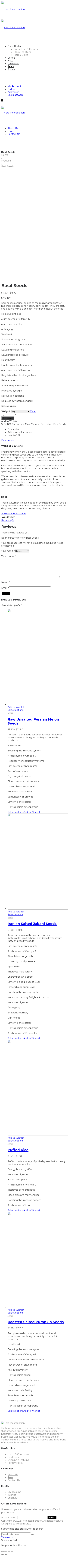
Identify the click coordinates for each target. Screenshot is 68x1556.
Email (5, 587)
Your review (8, 556)
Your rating (8, 550)
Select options (15, 710)
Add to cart (8, 418)
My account (14, 1492)
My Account (14, 86)
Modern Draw (23, 1523)
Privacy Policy (15, 1462)
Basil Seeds (59, 424)
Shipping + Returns (18, 1460)
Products (6, 160)
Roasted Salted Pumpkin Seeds (36, 1322)
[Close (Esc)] (2, 1551)
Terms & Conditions (18, 1454)
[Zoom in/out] (12, 1551)
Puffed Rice (18, 1150)
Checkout (13, 1497)
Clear (33, 411)
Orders (11, 89)
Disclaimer (13, 1457)
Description (14, 429)
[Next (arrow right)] (5, 1554)
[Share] (5, 1551)
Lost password (16, 94)
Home (4, 154)
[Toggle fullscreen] (9, 1551)
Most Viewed (32, 424)
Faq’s (10, 131)
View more (7, 1537)
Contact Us (14, 134)
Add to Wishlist (9, 421)
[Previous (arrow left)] (2, 1554)
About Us (13, 128)
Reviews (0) (14, 435)
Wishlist (12, 1494)
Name (5, 582)
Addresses (13, 92)
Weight (5, 411)
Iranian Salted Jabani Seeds (32, 924)
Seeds (44, 424)
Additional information (20, 432)
